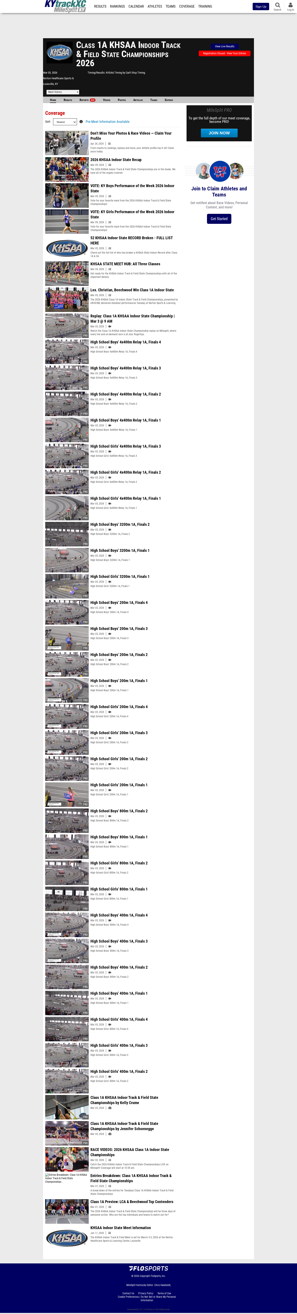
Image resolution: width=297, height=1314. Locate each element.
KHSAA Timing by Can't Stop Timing (125, 72)
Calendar (136, 6)
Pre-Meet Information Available (108, 122)
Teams (170, 6)
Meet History (55, 92)
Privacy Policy (145, 1293)
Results (100, 6)
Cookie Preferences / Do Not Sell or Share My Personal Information (147, 1298)
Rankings (117, 6)
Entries (169, 100)
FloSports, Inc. (158, 1276)
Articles (138, 100)
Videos (106, 100)
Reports (87, 100)
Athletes (155, 6)
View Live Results (224, 46)
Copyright (145, 1276)
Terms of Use (164, 1293)
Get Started (219, 218)
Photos (122, 100)
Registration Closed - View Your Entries (224, 53)
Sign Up (260, 6)
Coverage (187, 6)
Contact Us (128, 1293)
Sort (47, 122)
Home (53, 100)
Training (205, 6)
